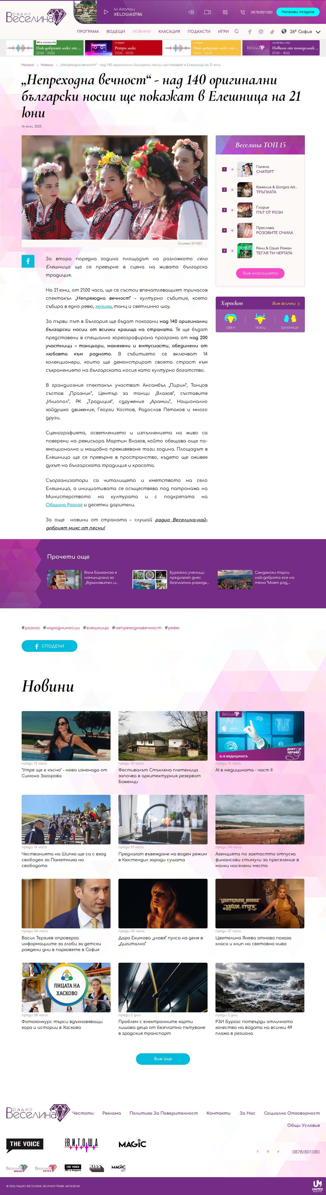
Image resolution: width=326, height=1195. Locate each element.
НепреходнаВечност (138, 628)
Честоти (83, 1113)
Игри (223, 32)
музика (104, 306)
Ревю (174, 628)
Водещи (115, 32)
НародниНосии (63, 628)
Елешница (97, 628)
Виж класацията (260, 273)
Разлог (32, 628)
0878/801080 (262, 12)
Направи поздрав (298, 12)
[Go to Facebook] (249, 31)
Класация (169, 32)
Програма (88, 32)
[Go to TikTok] (272, 31)
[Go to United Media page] (317, 1186)
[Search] (237, 31)
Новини (142, 32)
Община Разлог (64, 504)
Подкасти (199, 32)
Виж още (163, 1059)
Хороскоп (258, 303)
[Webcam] (207, 12)
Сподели (53, 646)
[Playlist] (225, 12)
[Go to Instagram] (261, 31)
